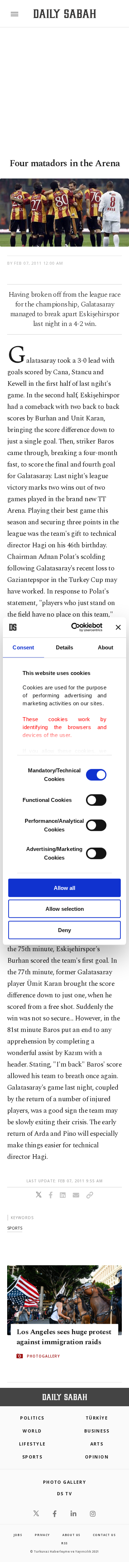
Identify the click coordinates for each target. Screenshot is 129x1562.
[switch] (96, 800)
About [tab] (106, 647)
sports (14, 1228)
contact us (104, 1535)
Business (97, 1431)
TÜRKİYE (97, 1418)
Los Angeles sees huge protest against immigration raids (63, 1337)
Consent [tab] (23, 647)
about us (71, 1535)
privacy (42, 1535)
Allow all (64, 887)
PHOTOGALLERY (43, 1356)
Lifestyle (32, 1444)
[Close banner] (118, 627)
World (32, 1431)
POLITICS (32, 1418)
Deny (64, 930)
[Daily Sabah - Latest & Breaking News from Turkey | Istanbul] (64, 13)
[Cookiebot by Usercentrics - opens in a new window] (75, 627)
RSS (64, 1543)
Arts (97, 1444)
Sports (32, 1457)
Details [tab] (64, 647)
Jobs (18, 1535)
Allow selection (65, 909)
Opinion (97, 1457)
